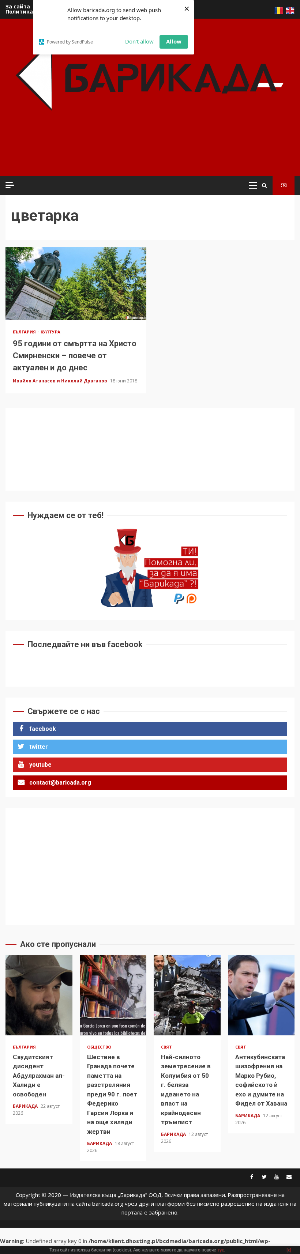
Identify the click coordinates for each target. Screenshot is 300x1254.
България (25, 332)
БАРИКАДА (26, 1106)
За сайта (17, 6)
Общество (99, 1047)
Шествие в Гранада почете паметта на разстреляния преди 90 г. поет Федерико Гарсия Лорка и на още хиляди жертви (113, 995)
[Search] (264, 185)
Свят (166, 1047)
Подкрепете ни (284, 185)
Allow (173, 41)
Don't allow (139, 41)
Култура (50, 332)
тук (220, 1250)
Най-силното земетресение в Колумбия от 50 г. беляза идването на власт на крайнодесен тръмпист (187, 995)
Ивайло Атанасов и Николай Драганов (60, 381)
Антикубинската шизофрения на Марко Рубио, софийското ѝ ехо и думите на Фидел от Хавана (261, 995)
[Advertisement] (142, 153)
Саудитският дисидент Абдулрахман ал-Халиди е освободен (38, 995)
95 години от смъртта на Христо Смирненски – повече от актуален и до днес (75, 284)
